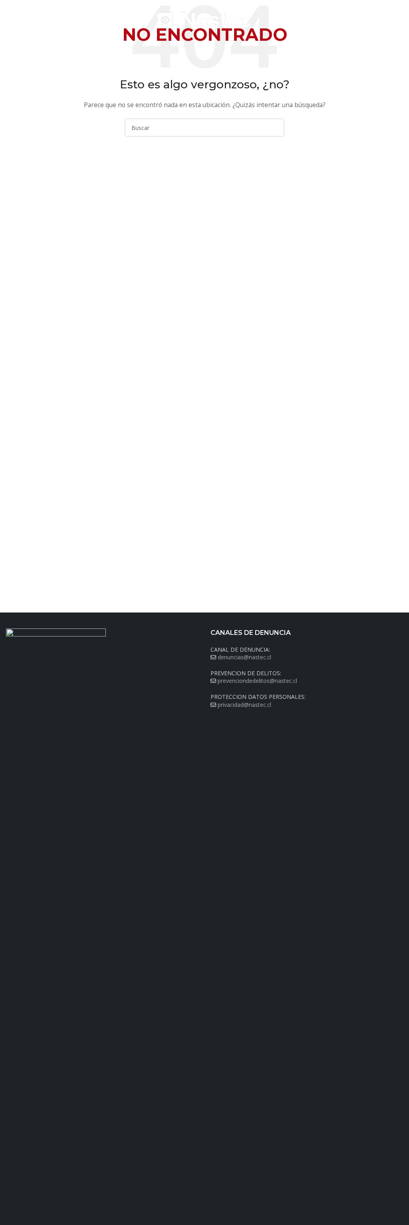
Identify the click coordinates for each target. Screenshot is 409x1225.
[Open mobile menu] (9, 20)
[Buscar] (400, 20)
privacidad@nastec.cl (244, 704)
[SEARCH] (275, 127)
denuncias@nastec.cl (244, 657)
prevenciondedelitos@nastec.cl (257, 680)
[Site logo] (204, 19)
